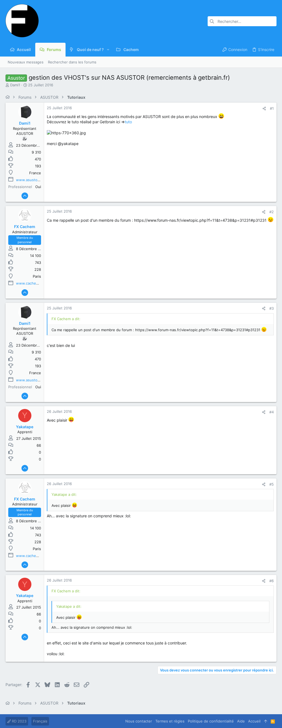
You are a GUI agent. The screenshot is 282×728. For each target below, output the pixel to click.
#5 (271, 484)
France (35, 173)
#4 (271, 412)
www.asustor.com (31, 180)
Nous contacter (138, 721)
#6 (271, 581)
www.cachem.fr (29, 283)
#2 (271, 212)
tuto (128, 121)
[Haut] (265, 721)
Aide (241, 721)
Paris (37, 276)
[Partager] (264, 108)
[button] (108, 49)
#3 (271, 308)
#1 (272, 108)
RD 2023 (18, 721)
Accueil (254, 721)
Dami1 (15, 85)
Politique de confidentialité (211, 721)
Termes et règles (170, 721)
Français (40, 721)
